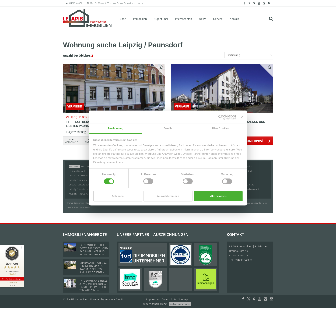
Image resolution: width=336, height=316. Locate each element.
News (202, 18)
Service (218, 18)
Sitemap (183, 299)
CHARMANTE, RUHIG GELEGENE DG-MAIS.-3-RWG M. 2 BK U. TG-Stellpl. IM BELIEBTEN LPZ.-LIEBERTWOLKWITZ (93, 269)
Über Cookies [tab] (220, 128)
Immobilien (140, 18)
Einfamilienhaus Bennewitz (248, 202)
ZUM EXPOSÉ (254, 141)
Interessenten (183, 18)
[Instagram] (269, 3)
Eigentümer (161, 18)
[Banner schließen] (241, 117)
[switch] (148, 181)
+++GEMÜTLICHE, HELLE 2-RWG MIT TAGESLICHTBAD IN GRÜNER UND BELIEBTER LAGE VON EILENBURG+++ (93, 251)
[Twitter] (249, 3)
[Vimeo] (264, 3)
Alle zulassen (218, 196)
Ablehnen (118, 196)
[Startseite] (87, 18)
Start (123, 18)
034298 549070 (75, 3)
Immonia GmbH (114, 299)
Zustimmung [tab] (115, 128)
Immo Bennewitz (75, 202)
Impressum (152, 299)
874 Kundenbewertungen (11, 279)
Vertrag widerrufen (180, 304)
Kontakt (234, 18)
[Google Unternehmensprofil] (254, 3)
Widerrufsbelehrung (155, 304)
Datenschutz (169, 299)
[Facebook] (245, 3)
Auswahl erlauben (168, 196)
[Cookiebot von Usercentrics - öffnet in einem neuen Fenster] (221, 117)
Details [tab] (168, 128)
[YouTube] (259, 3)
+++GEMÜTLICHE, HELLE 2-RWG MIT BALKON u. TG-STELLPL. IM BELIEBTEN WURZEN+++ (93, 285)
